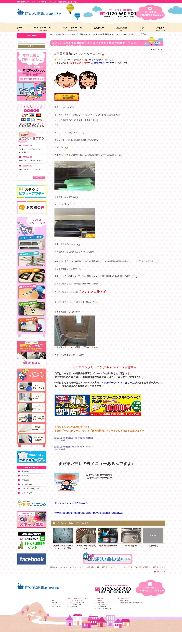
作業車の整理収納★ (108, 546)
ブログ (141, 28)
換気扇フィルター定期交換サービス (131, 602)
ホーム (20, 28)
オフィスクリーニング (73, 28)
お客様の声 (99, 28)
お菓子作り (153, 546)
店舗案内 (160, 28)
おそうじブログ (56, 604)
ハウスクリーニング (43, 28)
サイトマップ (27, 493)
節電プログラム (125, 600)
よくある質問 (27, 484)
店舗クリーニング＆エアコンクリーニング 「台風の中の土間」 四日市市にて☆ (83, 567)
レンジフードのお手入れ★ (86, 547)
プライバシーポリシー (30, 489)
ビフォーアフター (75, 604)
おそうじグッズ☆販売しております (31, 161)
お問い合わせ (102, 606)
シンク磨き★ (131, 546)
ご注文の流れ (121, 28)
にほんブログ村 (59, 440)
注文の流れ (26, 480)
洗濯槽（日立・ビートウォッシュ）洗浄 (63, 547)
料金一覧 (25, 476)
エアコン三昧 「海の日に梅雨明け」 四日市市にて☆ (143, 567)
